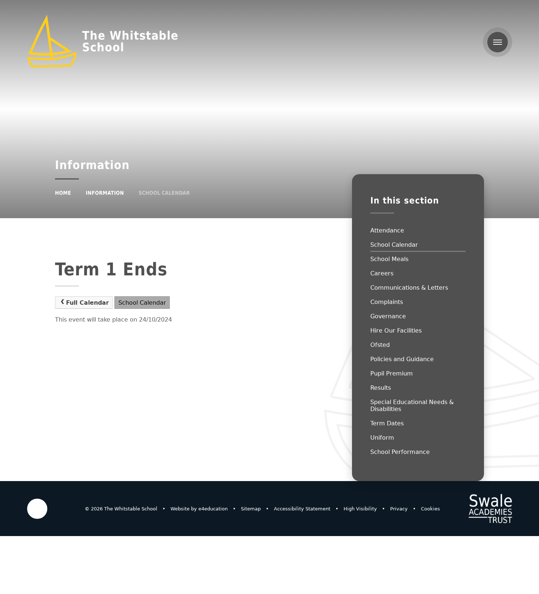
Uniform (382, 437)
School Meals (389, 259)
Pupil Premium (391, 373)
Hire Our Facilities (396, 330)
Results (380, 387)
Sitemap (251, 508)
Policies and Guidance (402, 359)
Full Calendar (87, 302)
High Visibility (360, 508)
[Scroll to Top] (37, 509)
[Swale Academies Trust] (490, 508)
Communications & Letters (409, 287)
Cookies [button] (430, 508)
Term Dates (387, 423)
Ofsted (380, 344)
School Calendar (164, 193)
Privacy (399, 508)
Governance (388, 316)
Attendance (387, 230)
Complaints (386, 301)
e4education (213, 508)
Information (105, 193)
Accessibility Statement (302, 508)
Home (63, 193)
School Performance (400, 451)
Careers (381, 273)
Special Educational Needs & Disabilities (412, 405)
